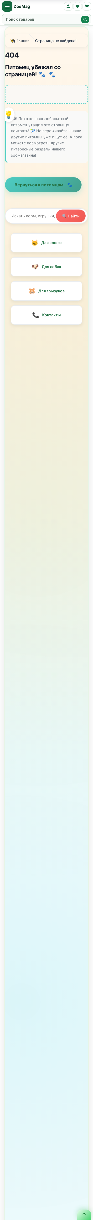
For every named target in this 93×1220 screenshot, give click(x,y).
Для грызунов (46, 292)
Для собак (46, 268)
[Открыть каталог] (7, 6)
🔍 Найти (71, 217)
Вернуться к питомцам (39, 185)
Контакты (46, 316)
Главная (23, 42)
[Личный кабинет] (68, 6)
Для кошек (46, 244)
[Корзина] (87, 6)
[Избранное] (77, 6)
